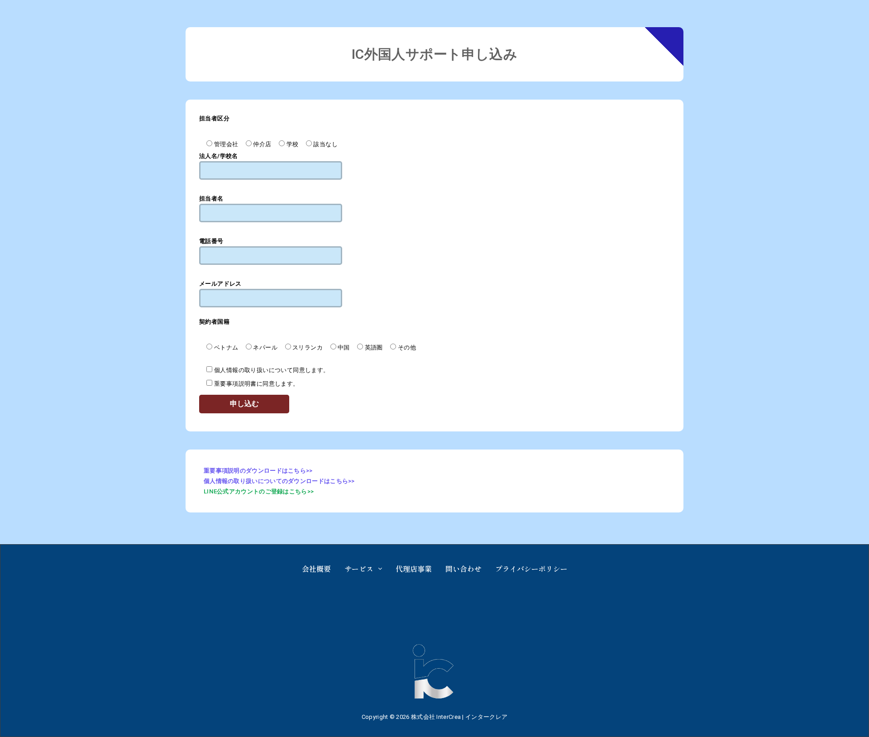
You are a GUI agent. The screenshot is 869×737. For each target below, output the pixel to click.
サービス (358, 568)
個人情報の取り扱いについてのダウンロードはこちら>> (279, 481)
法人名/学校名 (218, 156)
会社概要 (316, 568)
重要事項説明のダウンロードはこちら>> (258, 470)
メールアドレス (220, 283)
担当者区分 (214, 118)
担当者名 (211, 198)
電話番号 (211, 241)
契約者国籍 (214, 321)
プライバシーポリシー (531, 568)
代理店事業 (414, 568)
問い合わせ (463, 568)
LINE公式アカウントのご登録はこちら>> (259, 491)
